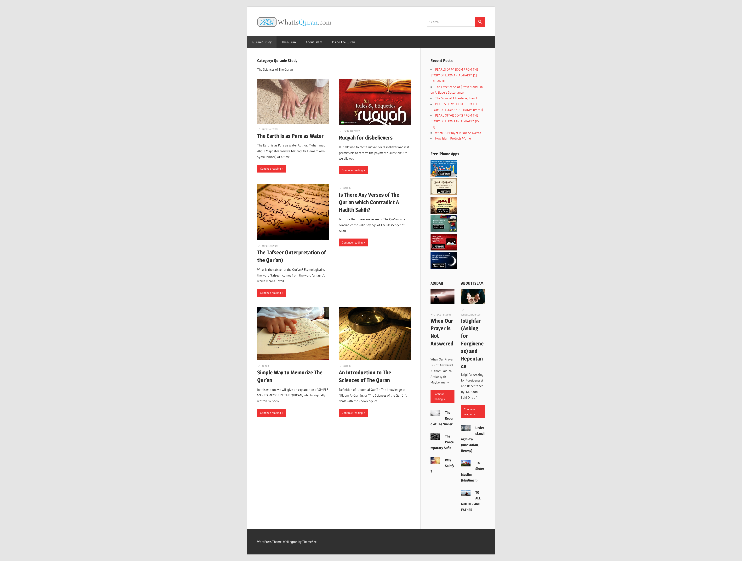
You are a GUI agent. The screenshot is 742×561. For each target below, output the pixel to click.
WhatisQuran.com (441, 314)
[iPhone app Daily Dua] (444, 249)
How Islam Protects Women (454, 138)
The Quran (289, 42)
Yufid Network (270, 129)
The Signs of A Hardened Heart (456, 98)
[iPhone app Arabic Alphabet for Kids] (444, 175)
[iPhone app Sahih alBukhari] (444, 194)
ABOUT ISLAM (472, 283)
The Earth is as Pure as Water (290, 136)
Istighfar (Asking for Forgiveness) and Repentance (472, 343)
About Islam (314, 42)
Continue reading (270, 168)
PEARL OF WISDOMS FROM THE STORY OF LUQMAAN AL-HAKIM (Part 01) (456, 121)
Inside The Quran (343, 42)
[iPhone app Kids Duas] (444, 231)
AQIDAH (437, 283)
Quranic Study (262, 42)
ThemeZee (309, 542)
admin (347, 188)
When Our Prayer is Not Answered (458, 133)
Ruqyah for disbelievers (366, 137)
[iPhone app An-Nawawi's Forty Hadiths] (444, 212)
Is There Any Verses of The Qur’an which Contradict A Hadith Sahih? (369, 202)
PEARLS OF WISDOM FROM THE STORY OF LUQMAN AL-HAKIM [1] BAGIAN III (454, 75)
